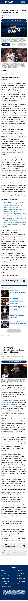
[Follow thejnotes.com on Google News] (24, 281)
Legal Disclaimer (22, 581)
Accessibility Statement (8, 584)
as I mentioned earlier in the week (16, 158)
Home (2, 335)
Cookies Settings (6, 586)
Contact (3, 573)
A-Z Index (20, 584)
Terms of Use (21, 578)
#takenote (20, 129)
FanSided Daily (5, 576)
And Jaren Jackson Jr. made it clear (11, 521)
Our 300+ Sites (21, 573)
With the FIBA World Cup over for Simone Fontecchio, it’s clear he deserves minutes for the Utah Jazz (14, 205)
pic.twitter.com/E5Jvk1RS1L (9, 131)
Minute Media (8, 590)
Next (22, 44)
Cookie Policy (5, 581)
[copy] (10, 18)
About (3, 570)
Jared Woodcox (7, 15)
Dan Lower (6, 359)
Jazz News (8, 335)
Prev (5, 44)
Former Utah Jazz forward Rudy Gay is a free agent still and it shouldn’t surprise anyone (14, 224)
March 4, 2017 (18, 133)
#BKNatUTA (13, 129)
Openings (20, 570)
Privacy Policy (5, 578)
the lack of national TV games (15, 411)
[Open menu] (2, 2)
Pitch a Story (20, 576)
